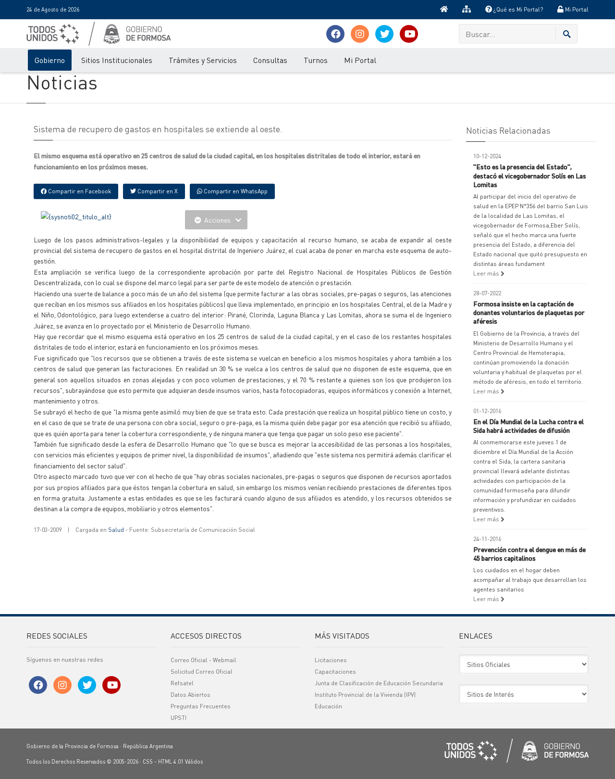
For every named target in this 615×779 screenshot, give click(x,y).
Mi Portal (576, 9)
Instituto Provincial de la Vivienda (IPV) (365, 694)
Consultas (270, 60)
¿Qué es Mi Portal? (517, 9)
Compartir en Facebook (79, 191)
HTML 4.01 (171, 761)
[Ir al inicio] (444, 9)
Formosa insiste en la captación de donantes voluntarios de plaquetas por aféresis (529, 312)
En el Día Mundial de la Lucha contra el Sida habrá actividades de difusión (528, 425)
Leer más (487, 273)
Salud (116, 529)
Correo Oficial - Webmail (203, 660)
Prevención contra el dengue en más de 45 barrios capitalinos (529, 553)
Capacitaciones (335, 671)
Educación (328, 706)
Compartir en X (157, 191)
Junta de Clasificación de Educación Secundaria (379, 683)
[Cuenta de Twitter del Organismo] (384, 34)
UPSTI (178, 717)
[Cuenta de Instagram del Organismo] (360, 34)
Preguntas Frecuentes (201, 706)
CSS (148, 761)
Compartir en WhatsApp (235, 191)
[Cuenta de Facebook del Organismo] (335, 34)
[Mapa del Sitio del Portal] (466, 9)
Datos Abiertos (190, 694)
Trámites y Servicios (203, 60)
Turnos (316, 60)
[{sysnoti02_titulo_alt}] (76, 215)
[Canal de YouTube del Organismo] (409, 34)
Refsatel (182, 683)
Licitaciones (331, 660)
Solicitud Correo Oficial (202, 671)
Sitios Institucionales (116, 60)
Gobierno (50, 60)
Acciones (217, 219)
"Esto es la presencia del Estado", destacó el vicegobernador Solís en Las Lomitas (529, 175)
